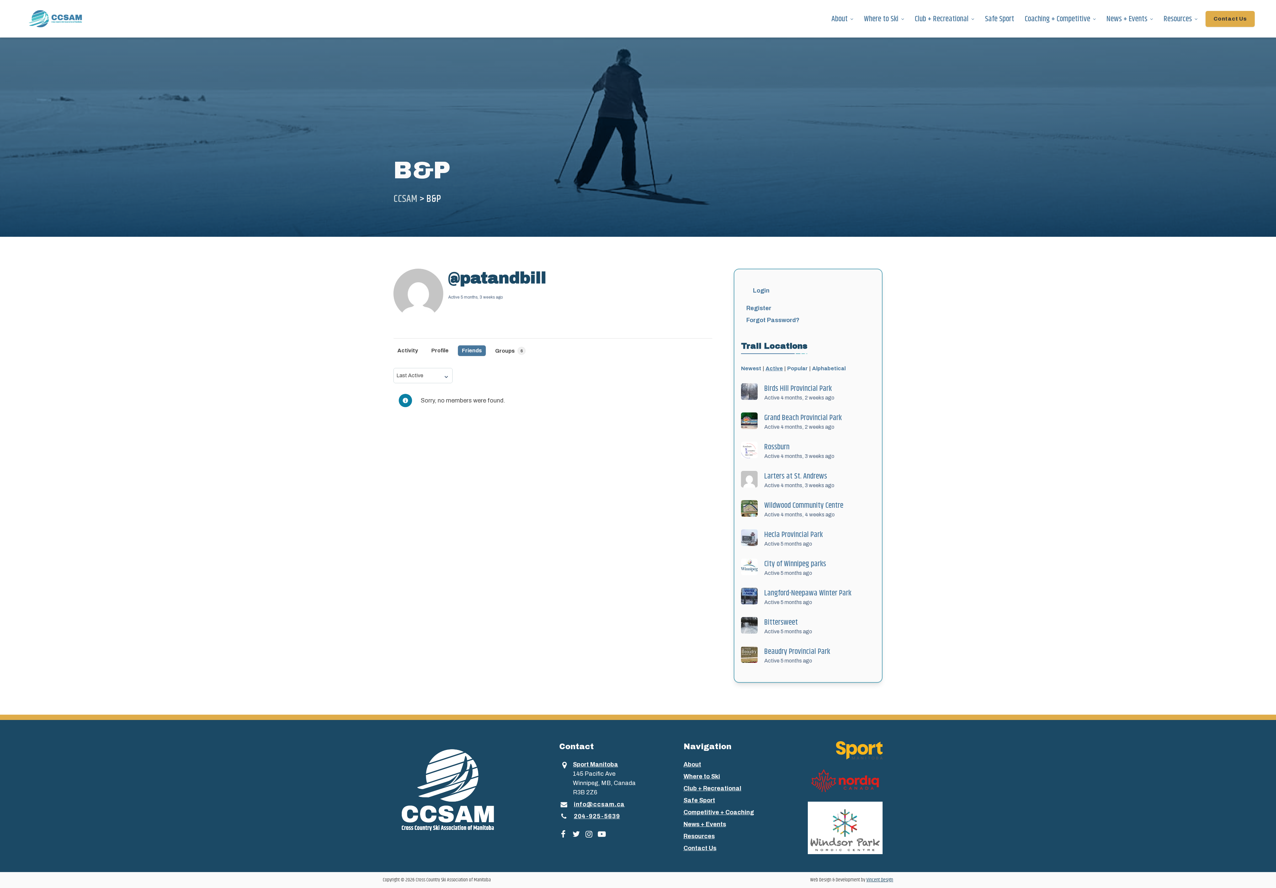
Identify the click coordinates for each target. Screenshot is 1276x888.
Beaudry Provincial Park (797, 652)
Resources (1178, 19)
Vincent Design (879, 880)
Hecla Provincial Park (793, 535)
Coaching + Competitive (1057, 19)
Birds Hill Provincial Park (798, 389)
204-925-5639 (597, 816)
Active (774, 368)
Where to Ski (881, 19)
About (839, 19)
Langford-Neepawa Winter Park (807, 593)
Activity (407, 350)
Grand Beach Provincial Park (803, 418)
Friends (472, 350)
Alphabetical (829, 368)
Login (761, 290)
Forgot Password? (772, 320)
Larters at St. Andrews (795, 476)
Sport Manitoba (595, 764)
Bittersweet (781, 622)
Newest (751, 368)
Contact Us (1230, 19)
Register (758, 308)
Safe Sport (999, 19)
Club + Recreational (942, 19)
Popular (797, 368)
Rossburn (777, 447)
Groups (509, 351)
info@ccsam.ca (599, 804)
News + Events (1127, 19)
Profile (440, 350)
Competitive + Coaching (719, 812)
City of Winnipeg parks (795, 564)
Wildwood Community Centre (803, 505)
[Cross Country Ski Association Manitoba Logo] (459, 789)
